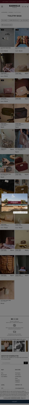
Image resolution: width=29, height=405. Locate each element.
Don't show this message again (20, 212)
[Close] (27, 193)
